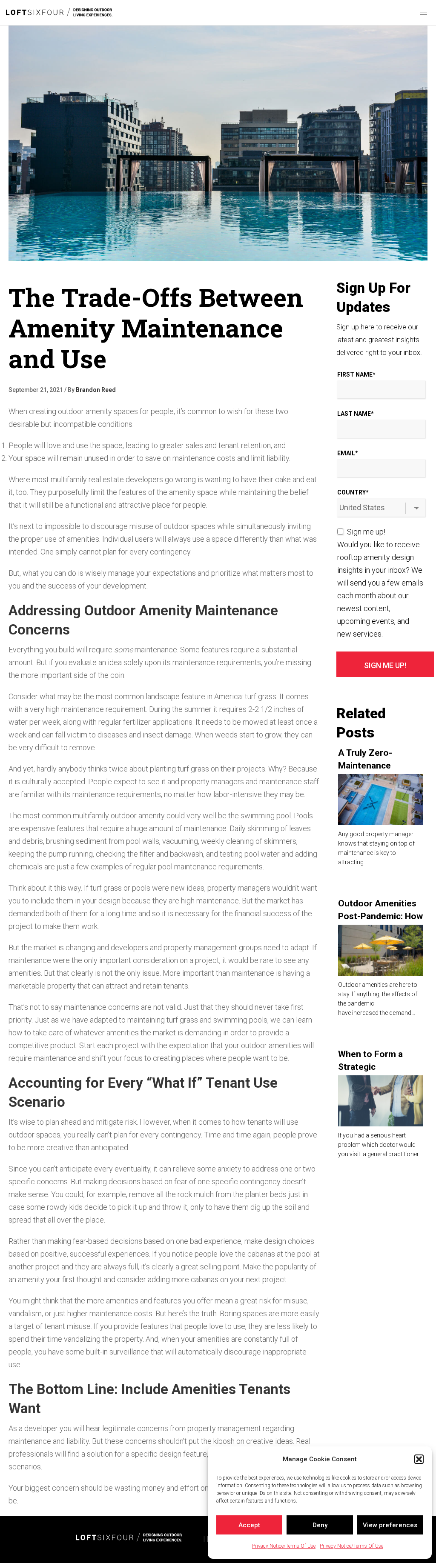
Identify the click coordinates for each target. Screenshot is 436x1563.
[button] (419, 1459)
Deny (320, 1525)
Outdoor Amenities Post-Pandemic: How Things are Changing (380, 916)
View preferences (390, 1525)
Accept (249, 1525)
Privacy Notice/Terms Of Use (284, 1546)
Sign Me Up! (385, 665)
